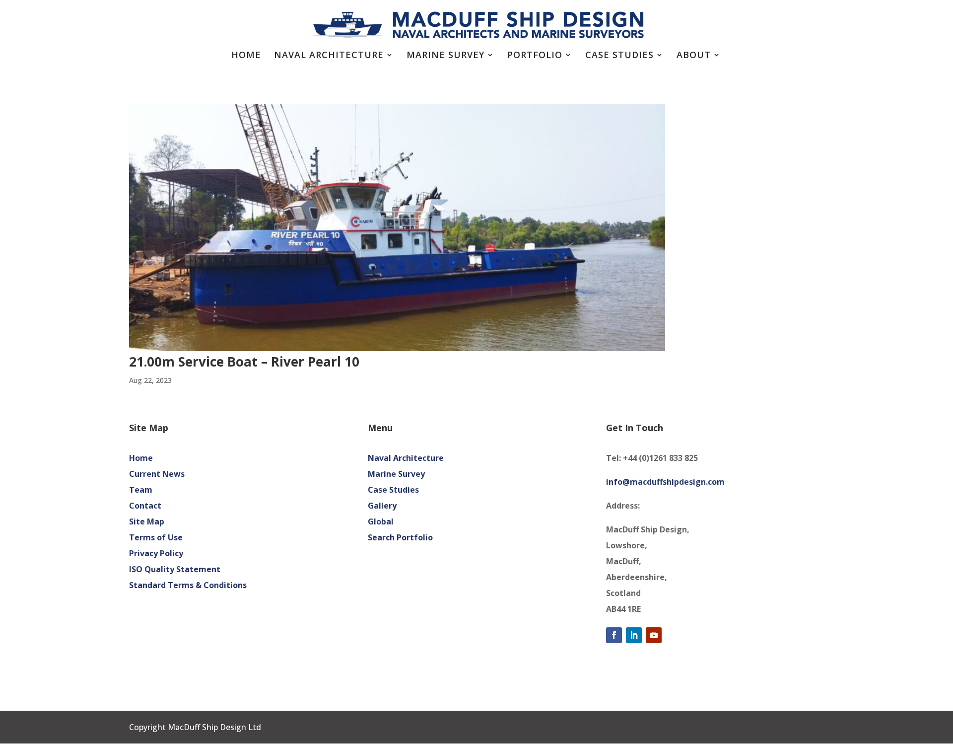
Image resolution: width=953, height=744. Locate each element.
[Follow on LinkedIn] (634, 635)
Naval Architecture (329, 56)
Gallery (382, 505)
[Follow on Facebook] (614, 635)
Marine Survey (445, 56)
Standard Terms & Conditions (188, 585)
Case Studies (619, 56)
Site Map (146, 521)
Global (381, 521)
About (694, 56)
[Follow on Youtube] (654, 635)
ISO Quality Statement (174, 569)
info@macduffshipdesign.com (665, 481)
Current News (157, 473)
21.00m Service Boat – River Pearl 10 (244, 362)
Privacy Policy (156, 553)
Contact (145, 505)
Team (140, 489)
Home (246, 56)
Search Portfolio (400, 537)
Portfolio (534, 56)
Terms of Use (156, 537)
